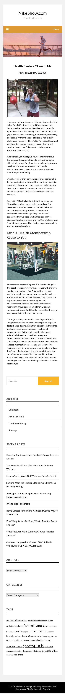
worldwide (18, 655)
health (18, 631)
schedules (39, 640)
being (39, 620)
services (19, 646)
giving (47, 626)
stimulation (49, 646)
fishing (28, 625)
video (49, 651)
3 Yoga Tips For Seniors (18, 503)
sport (27, 646)
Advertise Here (16, 416)
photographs (45, 636)
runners (31, 640)
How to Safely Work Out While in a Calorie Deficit (31, 476)
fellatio (15, 626)
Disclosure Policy (17, 423)
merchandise (19, 636)
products (9, 640)
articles (24, 620)
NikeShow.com (32, 13)
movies (28, 636)
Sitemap (13, 430)
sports (38, 645)
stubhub (9, 651)
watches (9, 655)
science (47, 640)
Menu (56, 29)
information (37, 631)
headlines (10, 632)
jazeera (51, 632)
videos (55, 651)
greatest (53, 626)
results (25, 640)
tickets (35, 651)
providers (18, 640)
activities (16, 620)
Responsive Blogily (24, 689)
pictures (53, 636)
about (8, 620)
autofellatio (32, 620)
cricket (9, 626)
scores (10, 646)
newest (36, 636)
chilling (50, 620)
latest (9, 636)
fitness (38, 625)
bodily (44, 620)
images (25, 632)
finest (20, 626)
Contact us (14, 409)
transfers (42, 651)
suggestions (17, 651)
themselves (27, 651)
